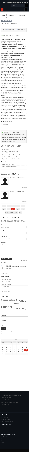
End (20, 212)
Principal (3, 431)
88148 (18, 206)
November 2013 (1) (6, 291)
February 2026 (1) (6, 279)
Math (2, 303)
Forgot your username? (6, 333)
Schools (15, 304)
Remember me (6, 325)
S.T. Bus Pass (4, 417)
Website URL (4, 236)
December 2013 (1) (6, 289)
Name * (2, 224)
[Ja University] (14, 2)
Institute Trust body (6, 429)
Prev (9, 206)
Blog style (14, 23)
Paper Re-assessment (6, 438)
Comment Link (24, 187)
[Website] (8, 269)
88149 (22, 206)
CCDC (2, 442)
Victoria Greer (21, 177)
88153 (18, 209)
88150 (4, 209)
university (19, 308)
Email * (2, 230)
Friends (21, 300)
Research (10, 303)
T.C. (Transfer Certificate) (7, 421)
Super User (6, 23)
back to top (24, 260)
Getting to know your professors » (9, 166)
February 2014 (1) (6, 284)
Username (3, 315)
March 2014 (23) (6, 281)
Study (14, 305)
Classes (4, 300)
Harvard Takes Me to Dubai (8, 164)
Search (26, 5)
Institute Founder (5, 427)
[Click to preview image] (11, 35)
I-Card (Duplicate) (5, 419)
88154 (22, 209)
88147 (13, 206)
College (12, 300)
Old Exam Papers (5, 436)
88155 (6, 212)
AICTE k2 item (5, 149)
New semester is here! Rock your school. (12, 154)
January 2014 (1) (6, 286)
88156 (11, 212)
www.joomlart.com (10, 141)
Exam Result (4, 440)
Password (3, 320)
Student (6, 307)
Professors (6, 303)
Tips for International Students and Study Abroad (13, 159)
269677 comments (6, 26)
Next (16, 212)
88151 (8, 209)
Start (4, 206)
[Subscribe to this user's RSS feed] (6, 269)
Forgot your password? (6, 331)
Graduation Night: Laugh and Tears (10, 156)
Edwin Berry (21, 191)
